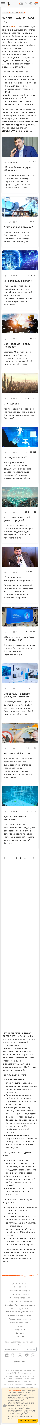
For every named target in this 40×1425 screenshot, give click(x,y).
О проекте (20, 1329)
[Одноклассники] (13, 1353)
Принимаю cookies (28, 1421)
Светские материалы (20, 1298)
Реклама (20, 1337)
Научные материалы (20, 1294)
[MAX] (7, 1353)
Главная (6, 12)
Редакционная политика (20, 1319)
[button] (3, 3)
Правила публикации (20, 1323)
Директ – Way (14, 12)
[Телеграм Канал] (27, 1353)
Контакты (20, 1333)
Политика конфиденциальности (20, 1312)
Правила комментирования (20, 1315)
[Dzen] (33, 1353)
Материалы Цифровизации (20, 1301)
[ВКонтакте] (20, 1353)
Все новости (20, 1287)
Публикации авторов (20, 1290)
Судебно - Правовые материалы (20, 1305)
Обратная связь (20, 1359)
